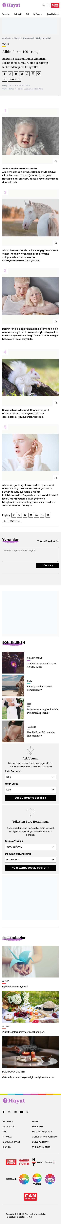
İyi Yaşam (37, 14)
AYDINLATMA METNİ (41, 1147)
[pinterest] (28, 1112)
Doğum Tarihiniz (14, 841)
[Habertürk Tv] (24, 1162)
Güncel (17, 38)
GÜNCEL (7, 1147)
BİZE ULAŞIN (37, 1126)
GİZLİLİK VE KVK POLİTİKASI (45, 1136)
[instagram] (15, 1112)
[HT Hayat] (30, 1101)
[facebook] (3, 1112)
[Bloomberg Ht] (50, 1162)
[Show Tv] (24, 1179)
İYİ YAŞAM (7, 1136)
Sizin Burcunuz (13, 771)
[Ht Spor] (37, 1162)
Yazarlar (5, 14)
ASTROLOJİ (8, 1126)
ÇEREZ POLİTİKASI (40, 1141)
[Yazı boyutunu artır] (4, 79)
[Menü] (48, 5)
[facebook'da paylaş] (4, 73)
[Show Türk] (37, 1179)
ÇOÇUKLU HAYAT (11, 1141)
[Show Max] (50, 1179)
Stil (27, 14)
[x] (9, 1112)
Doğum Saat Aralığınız (18, 853)
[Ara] (43, 5)
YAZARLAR (8, 1121)
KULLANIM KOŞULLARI (42, 1131)
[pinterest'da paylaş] (38, 73)
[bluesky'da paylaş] (16, 73)
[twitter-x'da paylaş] (10, 73)
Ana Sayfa (6, 38)
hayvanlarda (14, 260)
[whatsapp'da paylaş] (27, 73)
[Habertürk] (11, 1162)
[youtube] (21, 1112)
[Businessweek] (11, 1179)
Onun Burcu (11, 784)
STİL (5, 1131)
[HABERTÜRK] (55, 5)
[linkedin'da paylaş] (21, 73)
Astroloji (17, 14)
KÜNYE (35, 1121)
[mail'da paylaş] (33, 73)
